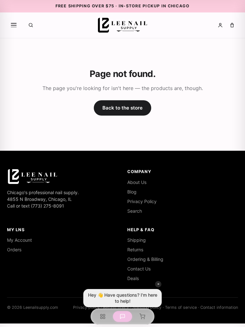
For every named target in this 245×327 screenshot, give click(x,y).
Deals (133, 278)
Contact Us (139, 268)
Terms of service (181, 307)
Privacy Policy (142, 201)
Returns (135, 249)
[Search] (31, 25)
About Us (136, 182)
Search (134, 211)
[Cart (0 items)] (232, 25)
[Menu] (13, 25)
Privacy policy (86, 307)
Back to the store (122, 108)
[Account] (220, 25)
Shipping (136, 240)
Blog (132, 191)
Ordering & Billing (145, 259)
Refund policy (116, 307)
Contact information (219, 307)
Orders (14, 249)
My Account (19, 240)
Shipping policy (146, 307)
